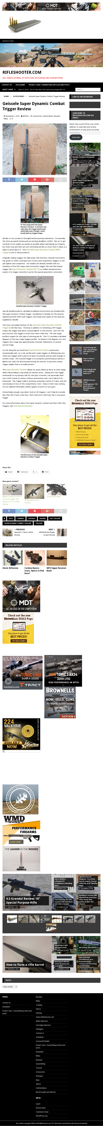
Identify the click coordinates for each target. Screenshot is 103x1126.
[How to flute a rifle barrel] (77, 361)
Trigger (39, 523)
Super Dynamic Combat (39, 350)
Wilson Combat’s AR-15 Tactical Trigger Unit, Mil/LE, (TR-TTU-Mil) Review (12, 500)
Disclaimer (20, 85)
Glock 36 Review (10, 568)
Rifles (6, 118)
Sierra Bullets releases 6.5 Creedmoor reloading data (63, 882)
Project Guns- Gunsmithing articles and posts (49, 85)
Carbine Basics (47, 116)
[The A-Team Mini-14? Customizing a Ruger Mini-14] (34, 919)
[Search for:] (87, 89)
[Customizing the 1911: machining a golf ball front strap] (77, 350)
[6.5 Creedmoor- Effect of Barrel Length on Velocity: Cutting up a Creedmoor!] (77, 270)
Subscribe (76, 137)
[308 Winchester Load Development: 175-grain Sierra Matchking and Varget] (77, 383)
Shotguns (39, 1076)
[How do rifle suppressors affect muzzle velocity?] (23, 919)
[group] (51, 671)
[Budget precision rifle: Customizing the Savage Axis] (92, 270)
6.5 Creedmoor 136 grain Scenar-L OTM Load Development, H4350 (82, 201)
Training (39, 1005)
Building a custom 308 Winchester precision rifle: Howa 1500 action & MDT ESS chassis (88, 899)
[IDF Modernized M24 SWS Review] (68, 919)
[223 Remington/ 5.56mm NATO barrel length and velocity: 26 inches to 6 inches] (77, 285)
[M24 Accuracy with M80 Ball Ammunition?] (79, 919)
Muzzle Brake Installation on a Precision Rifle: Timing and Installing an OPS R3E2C (88, 961)
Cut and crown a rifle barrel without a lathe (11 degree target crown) (84, 248)
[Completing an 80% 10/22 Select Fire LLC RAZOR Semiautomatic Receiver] (77, 301)
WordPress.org (41, 1115)
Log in (38, 1104)
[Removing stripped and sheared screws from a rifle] (46, 919)
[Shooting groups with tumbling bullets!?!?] (77, 372)
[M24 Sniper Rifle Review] (90, 919)
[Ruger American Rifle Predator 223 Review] (92, 301)
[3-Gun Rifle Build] (56, 489)
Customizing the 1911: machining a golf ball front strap (90, 350)
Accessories (37, 116)
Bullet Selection (42, 1021)
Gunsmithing (40, 1063)
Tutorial (39, 1068)
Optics (38, 1009)
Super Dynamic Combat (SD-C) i (26, 269)
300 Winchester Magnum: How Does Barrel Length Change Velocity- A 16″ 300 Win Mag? (88, 881)
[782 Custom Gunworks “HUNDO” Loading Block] (12, 919)
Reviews (57, 116)
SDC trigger (55, 518)
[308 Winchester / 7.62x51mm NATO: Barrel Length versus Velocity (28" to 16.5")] (92, 317)
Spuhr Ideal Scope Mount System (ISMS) (83, 182)
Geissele (31, 518)
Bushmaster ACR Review (32, 501)
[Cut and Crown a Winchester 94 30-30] (57, 919)
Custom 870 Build (42, 1041)
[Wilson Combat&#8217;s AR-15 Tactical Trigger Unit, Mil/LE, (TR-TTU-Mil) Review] (12, 489)
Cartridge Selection (43, 1025)
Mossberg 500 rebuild (87, 947)
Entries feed (40, 1108)
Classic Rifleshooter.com (45, 1017)
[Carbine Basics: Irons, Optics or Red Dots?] (34, 558)
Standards (40, 1037)
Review (42, 518)
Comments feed (42, 1112)
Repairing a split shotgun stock (61, 946)
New (37, 1080)
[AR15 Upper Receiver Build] (57, 558)
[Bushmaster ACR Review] (34, 491)
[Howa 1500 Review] (77, 317)
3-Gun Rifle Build (53, 496)
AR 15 (11, 518)
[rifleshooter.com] (51, 65)
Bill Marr (26, 116)
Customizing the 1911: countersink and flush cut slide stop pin (64, 902)
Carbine (20, 518)
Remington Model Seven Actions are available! (62, 964)
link (48, 336)
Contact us (7, 85)
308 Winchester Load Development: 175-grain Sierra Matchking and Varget (90, 385)
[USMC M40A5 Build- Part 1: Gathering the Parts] (77, 333)
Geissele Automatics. (23, 406)
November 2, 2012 (12, 116)
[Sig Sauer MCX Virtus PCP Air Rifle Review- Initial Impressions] (51, 927)
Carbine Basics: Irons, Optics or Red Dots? (34, 571)
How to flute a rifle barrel (89, 360)
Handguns (39, 1029)
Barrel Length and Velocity (46, 1092)
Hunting (39, 1013)
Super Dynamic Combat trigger (17, 523)
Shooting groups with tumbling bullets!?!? (89, 371)
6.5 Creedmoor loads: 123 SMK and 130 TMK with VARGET (85, 225)
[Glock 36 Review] (13, 558)
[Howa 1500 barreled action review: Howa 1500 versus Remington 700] (92, 285)
